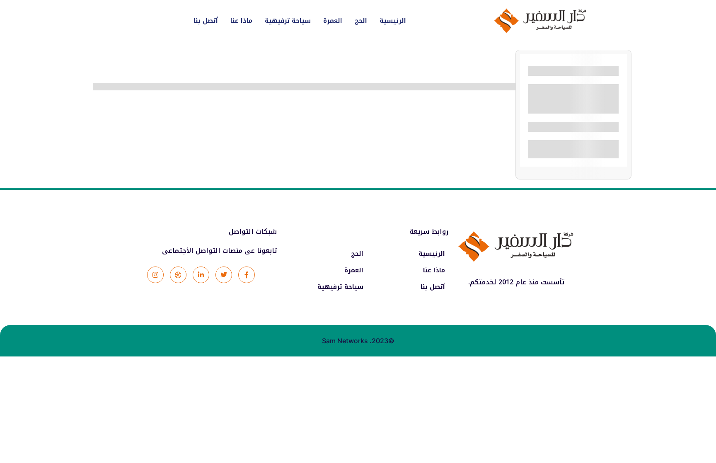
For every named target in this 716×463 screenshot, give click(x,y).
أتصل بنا (206, 21)
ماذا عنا (241, 21)
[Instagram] (155, 275)
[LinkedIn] (201, 275)
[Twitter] (223, 275)
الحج (361, 21)
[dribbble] (178, 275)
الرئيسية (393, 21)
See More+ (573, 106)
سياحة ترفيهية (288, 21)
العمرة (332, 21)
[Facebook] (246, 275)
